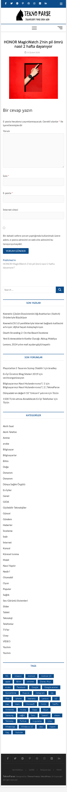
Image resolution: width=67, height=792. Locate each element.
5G (6, 676)
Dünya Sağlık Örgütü (14, 484)
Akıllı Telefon (10, 431)
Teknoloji (8, 618)
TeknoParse (9, 776)
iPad (7, 698)
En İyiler (7, 490)
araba (6, 443)
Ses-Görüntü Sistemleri (15, 600)
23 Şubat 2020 (33, 52)
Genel (6, 495)
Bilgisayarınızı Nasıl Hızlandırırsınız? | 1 (24, 383)
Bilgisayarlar (10, 455)
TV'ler (6, 629)
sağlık (22, 715)
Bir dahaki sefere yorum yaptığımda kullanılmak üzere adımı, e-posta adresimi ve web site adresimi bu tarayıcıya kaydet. (31, 239)
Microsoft (30, 704)
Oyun (6, 583)
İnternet (7, 542)
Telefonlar (8, 623)
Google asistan (51, 687)
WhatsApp (10, 726)
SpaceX (44, 715)
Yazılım (7, 647)
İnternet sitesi (10, 209)
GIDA (6, 501)
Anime (6, 437)
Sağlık (6, 594)
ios (52, 693)
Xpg (7, 732)
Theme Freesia (33, 776)
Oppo (34, 709)
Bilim (5, 461)
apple (7, 681)
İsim (6, 175)
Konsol (6, 548)
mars (17, 704)
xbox (41, 726)
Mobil (6, 559)
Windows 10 (27, 726)
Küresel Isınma (11, 554)
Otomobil (8, 577)
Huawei (25, 693)
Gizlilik (31, 770)
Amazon (18, 676)
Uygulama (37, 721)
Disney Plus (45, 681)
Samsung (9, 715)
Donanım (8, 472)
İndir (5, 536)
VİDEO (6, 641)
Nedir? (6, 571)
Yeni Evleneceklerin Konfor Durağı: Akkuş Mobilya (30, 338)
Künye (59, 770)
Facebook (21, 687)
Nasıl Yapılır (9, 565)
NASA (43, 704)
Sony (33, 715)
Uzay (5, 635)
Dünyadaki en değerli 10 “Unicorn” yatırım (25, 393)
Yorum (6, 131)
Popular (7, 588)
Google (35, 687)
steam (57, 715)
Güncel (6, 513)
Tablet (6, 612)
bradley (52, 368)
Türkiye (23, 721)
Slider (6, 606)
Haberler (8, 525)
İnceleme (8, 530)
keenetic (32, 698)
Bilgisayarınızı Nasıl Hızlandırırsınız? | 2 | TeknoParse (31, 387)
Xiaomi (52, 726)
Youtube (19, 732)
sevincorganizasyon (13, 377)
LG (56, 698)
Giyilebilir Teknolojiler (15, 507)
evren (8, 687)
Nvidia (23, 709)
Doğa (6, 466)
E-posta (8, 193)
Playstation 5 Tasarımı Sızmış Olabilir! (23, 368)
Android (31, 676)
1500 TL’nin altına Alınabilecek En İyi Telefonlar (28, 398)
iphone (18, 698)
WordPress (46, 776)
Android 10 (46, 676)
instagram (40, 693)
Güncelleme (10, 693)
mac (7, 704)
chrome (30, 681)
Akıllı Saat (8, 426)
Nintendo (9, 709)
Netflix (55, 704)
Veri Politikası (17, 770)
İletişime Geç (45, 770)
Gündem (7, 519)
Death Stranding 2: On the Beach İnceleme (25, 332)
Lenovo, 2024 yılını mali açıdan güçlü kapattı (26, 344)
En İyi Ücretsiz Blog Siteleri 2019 (20, 373)
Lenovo (45, 698)
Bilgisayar (8, 449)
